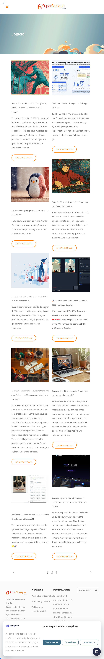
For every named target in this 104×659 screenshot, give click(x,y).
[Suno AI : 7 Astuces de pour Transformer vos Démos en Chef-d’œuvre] (71, 176)
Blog (40, 601)
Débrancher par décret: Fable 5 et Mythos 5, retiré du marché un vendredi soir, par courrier (29, 107)
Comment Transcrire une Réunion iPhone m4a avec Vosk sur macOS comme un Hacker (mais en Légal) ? (30, 395)
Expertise (42, 595)
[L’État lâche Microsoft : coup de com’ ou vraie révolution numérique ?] (30, 270)
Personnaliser (88, 642)
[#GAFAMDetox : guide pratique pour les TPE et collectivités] (30, 184)
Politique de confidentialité (39, 609)
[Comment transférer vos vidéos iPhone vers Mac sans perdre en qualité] (71, 365)
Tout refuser (70, 642)
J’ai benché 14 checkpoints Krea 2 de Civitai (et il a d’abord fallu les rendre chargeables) (63, 604)
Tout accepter (51, 642)
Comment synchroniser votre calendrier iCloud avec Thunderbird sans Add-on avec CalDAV (69, 502)
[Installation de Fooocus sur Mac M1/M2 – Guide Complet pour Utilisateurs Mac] (30, 488)
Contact (48, 601)
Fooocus (56, 319)
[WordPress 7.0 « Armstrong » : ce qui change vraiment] (71, 77)
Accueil (35, 595)
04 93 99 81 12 (17, 618)
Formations (49, 595)
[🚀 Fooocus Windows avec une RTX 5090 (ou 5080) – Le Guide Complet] (71, 274)
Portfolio (36, 601)
